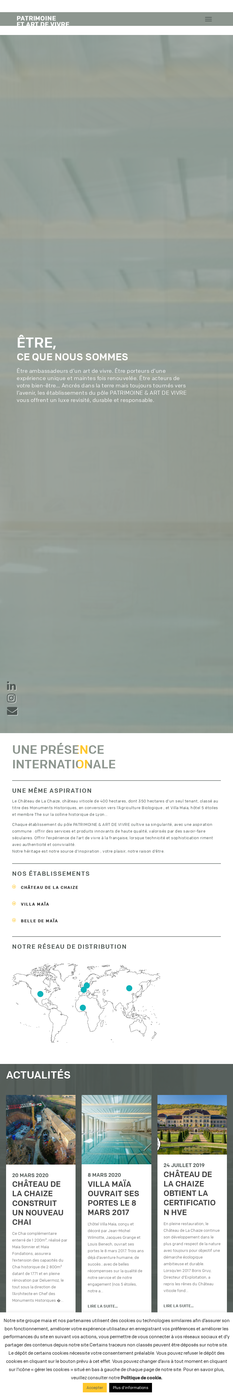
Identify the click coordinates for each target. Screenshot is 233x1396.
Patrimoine (43, 20)
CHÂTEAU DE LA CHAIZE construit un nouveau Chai (38, 1203)
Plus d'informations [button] (130, 1387)
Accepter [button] (94, 1387)
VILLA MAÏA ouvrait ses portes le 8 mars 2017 (113, 1198)
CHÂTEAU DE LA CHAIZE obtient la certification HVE (190, 1193)
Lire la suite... (103, 1305)
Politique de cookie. (141, 1377)
